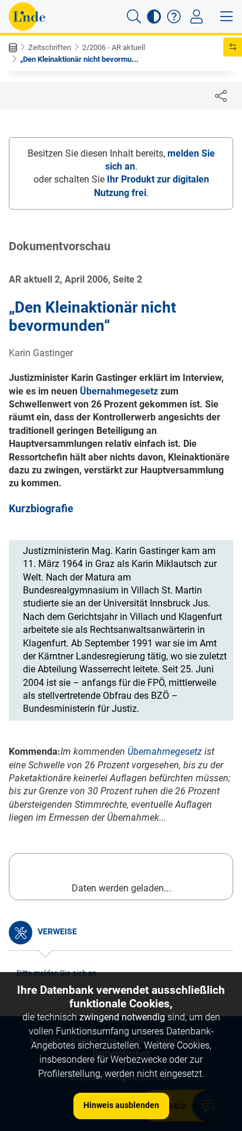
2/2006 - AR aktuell (113, 47)
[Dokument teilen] (220, 95)
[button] (134, 16)
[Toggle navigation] (196, 16)
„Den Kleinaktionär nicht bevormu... (79, 59)
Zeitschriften (49, 47)
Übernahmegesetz (119, 391)
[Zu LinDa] (27, 16)
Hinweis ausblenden (121, 1105)
